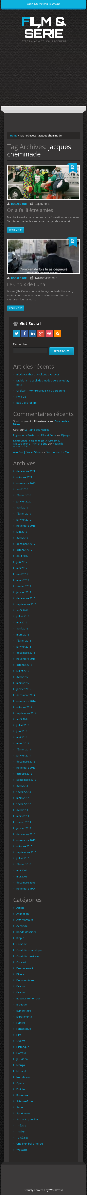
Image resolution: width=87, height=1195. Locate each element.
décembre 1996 (25, 882)
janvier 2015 (23, 689)
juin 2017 (21, 562)
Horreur (21, 1053)
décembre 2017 (25, 544)
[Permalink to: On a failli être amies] (43, 182)
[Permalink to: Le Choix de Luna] (43, 256)
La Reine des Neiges (36, 429)
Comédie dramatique (29, 950)
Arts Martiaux (24, 920)
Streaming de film (27, 1119)
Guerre (20, 1041)
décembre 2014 (25, 695)
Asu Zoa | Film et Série (27, 452)
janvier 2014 (23, 755)
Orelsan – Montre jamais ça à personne (40, 390)
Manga (20, 1065)
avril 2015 (22, 677)
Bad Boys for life (26, 402)
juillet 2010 (22, 858)
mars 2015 (22, 683)
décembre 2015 (25, 652)
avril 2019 (22, 507)
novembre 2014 (25, 701)
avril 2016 (22, 628)
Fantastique (23, 1028)
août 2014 (22, 719)
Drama (20, 986)
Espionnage (23, 1010)
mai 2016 (21, 622)
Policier (20, 1089)
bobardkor (19, 204)
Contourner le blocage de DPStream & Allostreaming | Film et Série (36, 442)
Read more (15, 229)
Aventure (22, 926)
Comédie (21, 944)
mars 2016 (22, 634)
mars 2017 (22, 580)
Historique (22, 1047)
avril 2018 (22, 538)
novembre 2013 (25, 767)
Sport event (23, 1113)
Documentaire (25, 980)
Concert (21, 962)
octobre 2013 (24, 773)
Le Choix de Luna (26, 284)
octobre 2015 (24, 665)
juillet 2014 (22, 725)
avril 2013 (22, 786)
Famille (20, 1022)
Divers (20, 974)
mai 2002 (21, 876)
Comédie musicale (27, 956)
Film (18, 1035)
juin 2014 (21, 731)
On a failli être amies (30, 210)
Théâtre (21, 1125)
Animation (22, 914)
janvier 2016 (23, 646)
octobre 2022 (24, 477)
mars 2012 (22, 798)
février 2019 (23, 513)
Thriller (20, 1131)
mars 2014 (22, 743)
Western (21, 1149)
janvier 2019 (23, 519)
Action (20, 908)
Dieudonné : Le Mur (58, 452)
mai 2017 (21, 568)
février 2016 (23, 640)
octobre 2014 (24, 707)
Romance (22, 1095)
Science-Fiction (25, 1101)
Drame (20, 992)
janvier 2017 (23, 592)
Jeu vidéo (22, 1059)
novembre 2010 (25, 840)
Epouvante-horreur (28, 998)
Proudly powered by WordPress (43, 1190)
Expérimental (24, 1016)
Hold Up (21, 396)
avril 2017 (22, 574)
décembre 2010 (25, 834)
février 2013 (23, 792)
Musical (21, 1071)
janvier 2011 (23, 828)
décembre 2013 (25, 761)
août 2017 (22, 556)
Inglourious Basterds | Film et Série (34, 435)
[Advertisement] (43, 77)
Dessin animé (24, 968)
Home (13, 135)
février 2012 (23, 804)
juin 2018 (21, 531)
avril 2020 (22, 489)
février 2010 (23, 864)
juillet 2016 (22, 616)
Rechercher (20, 344)
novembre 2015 (25, 659)
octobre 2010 (24, 846)
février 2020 (23, 495)
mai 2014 (21, 737)
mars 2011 (22, 816)
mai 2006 (21, 870)
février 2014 (23, 749)
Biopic (20, 938)
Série (19, 1107)
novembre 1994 (25, 888)
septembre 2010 (26, 852)
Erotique (21, 1004)
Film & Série (43, 27)
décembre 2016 (25, 598)
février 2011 (23, 822)
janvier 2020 (23, 501)
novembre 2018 (25, 525)
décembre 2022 (25, 471)
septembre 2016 (26, 604)
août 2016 (22, 610)
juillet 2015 (22, 671)
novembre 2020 (25, 483)
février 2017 (23, 586)
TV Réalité (22, 1137)
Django (65, 435)
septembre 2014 (26, 713)
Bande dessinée (26, 932)
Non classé (23, 1077)
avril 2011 (22, 810)
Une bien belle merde (29, 1143)
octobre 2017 (24, 550)
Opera (20, 1083)
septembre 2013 (26, 779)
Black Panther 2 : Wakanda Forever (37, 374)
